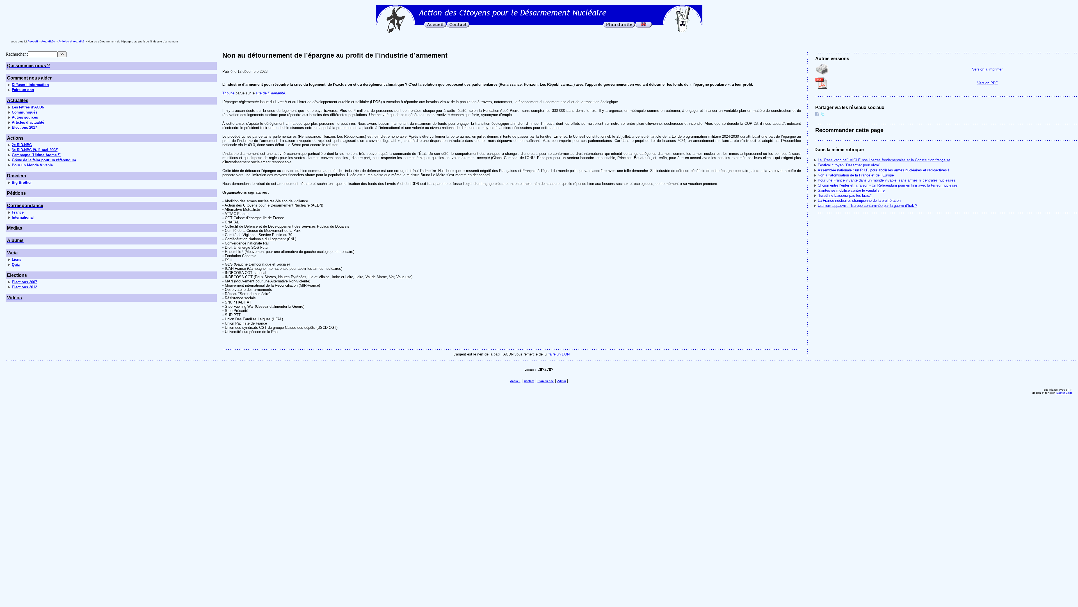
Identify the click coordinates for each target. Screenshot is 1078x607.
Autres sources (25, 117)
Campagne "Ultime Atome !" (36, 155)
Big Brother (22, 182)
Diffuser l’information (30, 85)
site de (271, 93)
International (23, 217)
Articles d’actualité (28, 122)
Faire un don (23, 90)
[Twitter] (823, 114)
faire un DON (559, 354)
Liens (16, 259)
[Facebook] (817, 114)
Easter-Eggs (1064, 392)
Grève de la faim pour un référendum (44, 160)
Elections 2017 (24, 127)
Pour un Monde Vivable (32, 165)
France (18, 212)
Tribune (228, 93)
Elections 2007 (24, 282)
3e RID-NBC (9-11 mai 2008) (35, 150)
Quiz (16, 264)
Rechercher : (17, 54)
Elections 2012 (24, 287)
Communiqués (24, 112)
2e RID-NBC (22, 145)
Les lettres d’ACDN (28, 107)
